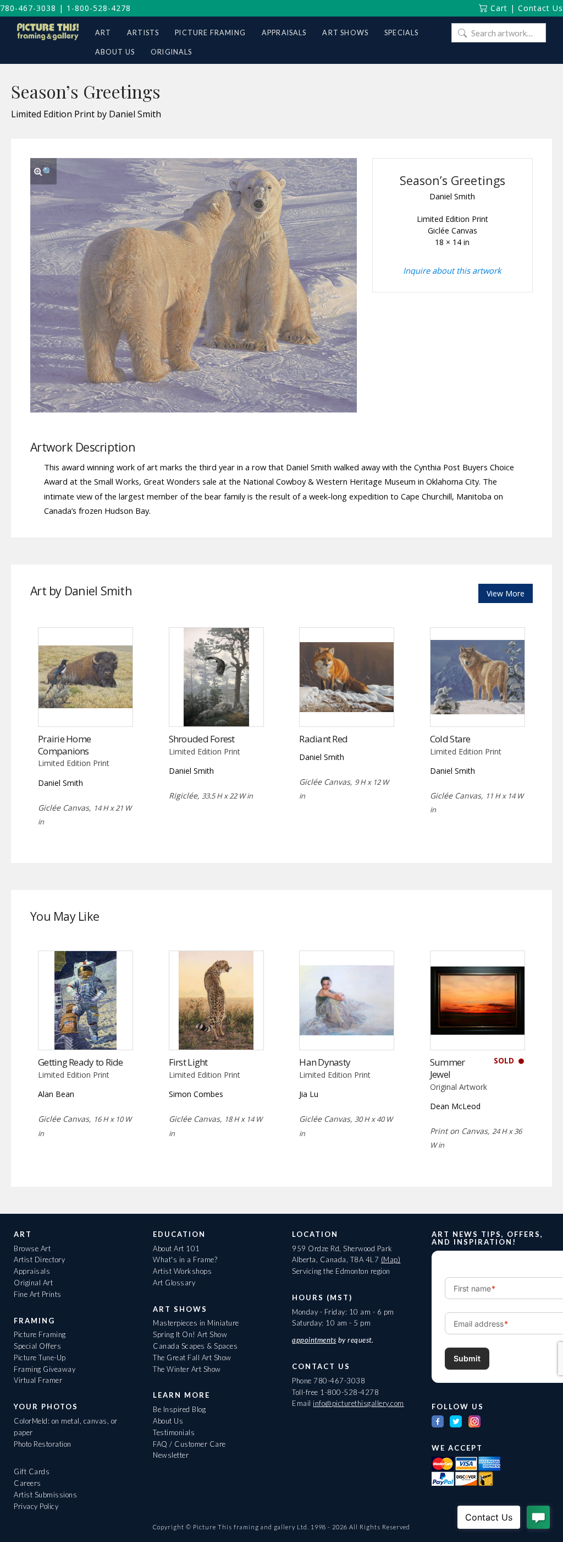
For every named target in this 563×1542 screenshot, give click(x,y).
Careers (27, 1483)
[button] (43, 171)
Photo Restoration (42, 1444)
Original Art (33, 1282)
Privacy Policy (36, 1506)
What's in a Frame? (185, 1259)
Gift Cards (31, 1471)
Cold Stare (450, 738)
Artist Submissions (45, 1494)
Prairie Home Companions (64, 744)
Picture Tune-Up (40, 1357)
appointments (314, 1339)
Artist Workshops (182, 1271)
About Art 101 (176, 1248)
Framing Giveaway (44, 1369)
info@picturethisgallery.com (358, 1403)
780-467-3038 (28, 8)
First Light (188, 1062)
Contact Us (540, 8)
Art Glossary (174, 1282)
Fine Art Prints (38, 1294)
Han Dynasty (324, 1062)
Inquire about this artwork (452, 270)
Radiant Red (323, 738)
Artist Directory (39, 1259)
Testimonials (174, 1432)
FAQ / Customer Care (189, 1444)
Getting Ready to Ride (80, 1062)
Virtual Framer (38, 1380)
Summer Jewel (447, 1068)
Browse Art (32, 1248)
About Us (168, 1420)
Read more (85, 703)
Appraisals (32, 1271)
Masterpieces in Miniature (196, 1322)
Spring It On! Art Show (190, 1334)
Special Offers (37, 1346)
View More (506, 593)
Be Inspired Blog (179, 1409)
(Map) (391, 1259)
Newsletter (171, 1455)
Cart (497, 8)
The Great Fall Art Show (192, 1357)
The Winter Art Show (187, 1369)
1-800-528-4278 (99, 8)
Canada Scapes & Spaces (195, 1346)
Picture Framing (40, 1334)
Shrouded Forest (202, 738)
